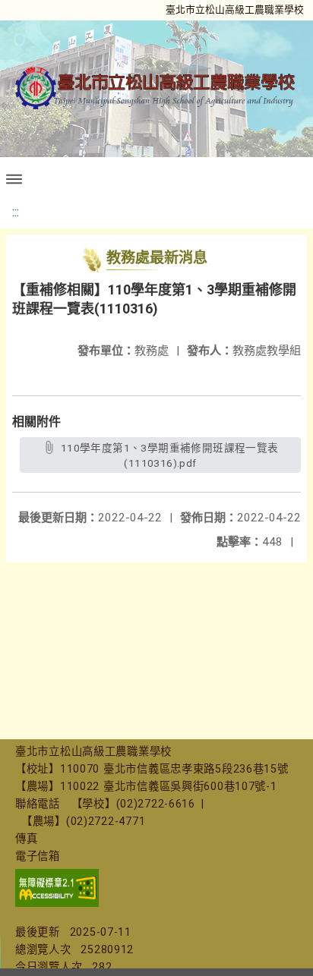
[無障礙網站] (57, 903)
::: (15, 212)
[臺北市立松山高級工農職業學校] (156, 88)
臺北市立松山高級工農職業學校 (235, 9)
